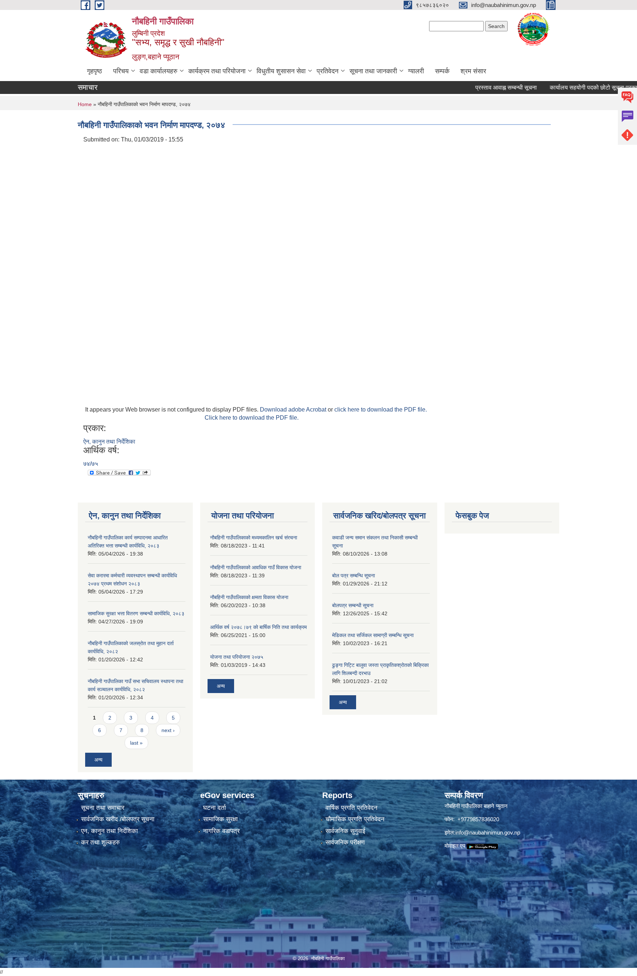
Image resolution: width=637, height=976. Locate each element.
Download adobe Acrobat (294, 409)
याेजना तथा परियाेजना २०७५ (236, 657)
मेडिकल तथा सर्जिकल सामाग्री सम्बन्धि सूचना (373, 635)
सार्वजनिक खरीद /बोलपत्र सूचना (117, 819)
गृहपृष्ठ (94, 71)
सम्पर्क (442, 71)
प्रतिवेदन (327, 71)
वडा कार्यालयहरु (158, 71)
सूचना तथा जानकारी (373, 71)
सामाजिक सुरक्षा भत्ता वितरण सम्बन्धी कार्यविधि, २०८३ (136, 613)
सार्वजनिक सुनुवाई (345, 831)
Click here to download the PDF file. (252, 417)
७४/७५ (90, 464)
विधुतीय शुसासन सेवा (281, 71)
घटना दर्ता (214, 807)
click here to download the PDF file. (380, 409)
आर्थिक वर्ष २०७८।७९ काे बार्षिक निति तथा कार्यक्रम (258, 627)
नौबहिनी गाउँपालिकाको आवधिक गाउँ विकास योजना (255, 567)
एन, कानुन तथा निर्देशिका (109, 831)
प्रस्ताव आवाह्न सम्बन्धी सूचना (487, 87)
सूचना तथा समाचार (102, 807)
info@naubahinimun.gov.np (487, 832)
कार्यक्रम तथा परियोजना (217, 71)
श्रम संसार (473, 71)
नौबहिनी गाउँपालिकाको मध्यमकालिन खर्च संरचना (253, 538)
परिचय (121, 71)
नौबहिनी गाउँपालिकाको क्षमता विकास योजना (249, 597)
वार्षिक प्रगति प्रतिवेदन (351, 807)
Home (85, 104)
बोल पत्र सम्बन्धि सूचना (353, 575)
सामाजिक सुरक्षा (220, 819)
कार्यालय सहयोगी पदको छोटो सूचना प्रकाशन (577, 87)
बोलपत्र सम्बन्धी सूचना (352, 605)
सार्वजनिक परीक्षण (345, 842)
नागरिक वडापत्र (221, 831)
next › (168, 730)
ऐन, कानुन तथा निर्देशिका (109, 441)
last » (136, 743)
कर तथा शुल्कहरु (100, 842)
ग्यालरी (416, 71)
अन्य (98, 760)
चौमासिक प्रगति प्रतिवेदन (355, 819)
